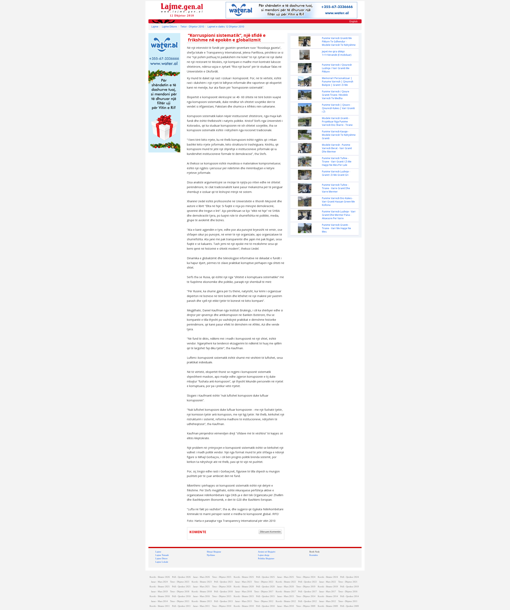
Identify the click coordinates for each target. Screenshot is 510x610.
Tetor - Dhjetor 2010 (192, 26)
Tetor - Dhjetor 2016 (347, 591)
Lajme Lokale (161, 562)
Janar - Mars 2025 (285, 577)
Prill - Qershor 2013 (223, 601)
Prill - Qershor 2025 (265, 577)
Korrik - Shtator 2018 (202, 591)
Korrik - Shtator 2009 (328, 606)
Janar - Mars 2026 (201, 577)
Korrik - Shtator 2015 (244, 596)
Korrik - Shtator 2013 (202, 601)
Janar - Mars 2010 (285, 606)
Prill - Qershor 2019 (349, 587)
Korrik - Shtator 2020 (244, 587)
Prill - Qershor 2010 (265, 606)
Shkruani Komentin (270, 531)
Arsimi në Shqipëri (266, 551)
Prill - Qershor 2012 (307, 601)
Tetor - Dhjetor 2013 (179, 601)
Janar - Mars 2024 (159, 582)
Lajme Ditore (169, 26)
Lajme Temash (162, 555)
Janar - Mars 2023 (243, 582)
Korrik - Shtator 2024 (328, 577)
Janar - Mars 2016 (201, 596)
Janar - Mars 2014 (159, 601)
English (353, 21)
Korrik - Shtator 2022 (286, 582)
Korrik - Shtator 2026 (160, 577)
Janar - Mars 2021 (201, 587)
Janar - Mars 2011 (201, 606)
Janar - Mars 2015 (285, 596)
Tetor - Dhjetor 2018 (179, 591)
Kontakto (313, 555)
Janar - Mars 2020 (285, 587)
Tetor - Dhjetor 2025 (221, 577)
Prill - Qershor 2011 (181, 606)
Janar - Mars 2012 (327, 601)
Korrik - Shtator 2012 (286, 601)
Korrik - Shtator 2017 (286, 591)
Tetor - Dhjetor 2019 (305, 587)
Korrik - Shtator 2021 (160, 587)
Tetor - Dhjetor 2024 (305, 577)
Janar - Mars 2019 (159, 591)
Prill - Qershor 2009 (349, 606)
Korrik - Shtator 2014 (328, 596)
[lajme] (182, 8)
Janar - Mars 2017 (327, 591)
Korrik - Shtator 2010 (244, 606)
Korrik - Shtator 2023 (202, 582)
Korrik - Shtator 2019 (328, 587)
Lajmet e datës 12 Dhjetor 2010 (226, 26)
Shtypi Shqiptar (214, 551)
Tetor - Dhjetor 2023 (179, 582)
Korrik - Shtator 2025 (244, 577)
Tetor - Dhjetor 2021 (347, 582)
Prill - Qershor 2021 (181, 587)
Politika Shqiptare (266, 558)
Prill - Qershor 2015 (265, 596)
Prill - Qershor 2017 (307, 591)
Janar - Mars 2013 (243, 601)
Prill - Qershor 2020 (265, 587)
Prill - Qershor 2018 (223, 591)
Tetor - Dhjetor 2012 (263, 601)
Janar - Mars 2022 (327, 582)
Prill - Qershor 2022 (307, 582)
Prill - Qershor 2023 (223, 582)
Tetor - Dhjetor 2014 (305, 596)
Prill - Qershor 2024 (349, 577)
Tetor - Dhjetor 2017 (263, 591)
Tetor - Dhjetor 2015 (221, 596)
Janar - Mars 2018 (243, 591)
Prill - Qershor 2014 (349, 596)
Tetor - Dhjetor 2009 (305, 606)
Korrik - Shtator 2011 (160, 606)
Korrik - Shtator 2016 (160, 596)
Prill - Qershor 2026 (181, 577)
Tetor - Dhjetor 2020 (221, 587)
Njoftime (211, 555)
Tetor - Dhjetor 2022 (263, 582)
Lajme (154, 26)
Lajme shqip (263, 555)
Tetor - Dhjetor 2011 (347, 601)
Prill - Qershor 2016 (181, 596)
